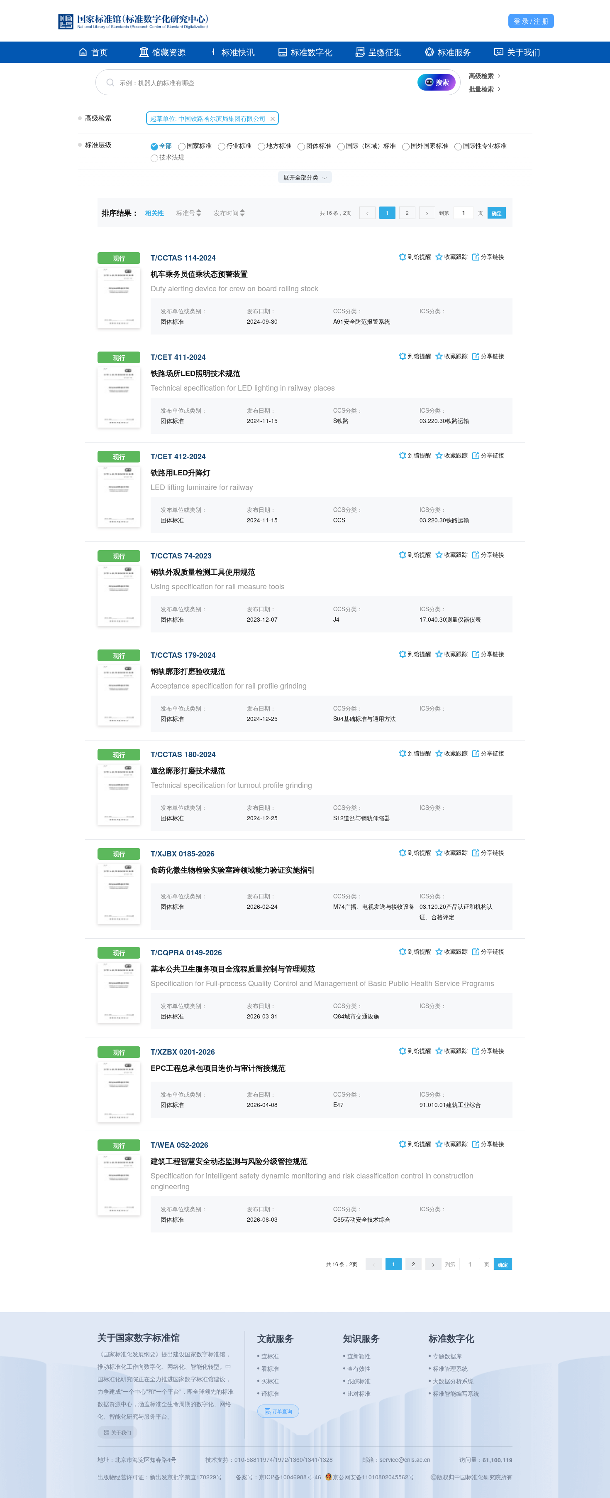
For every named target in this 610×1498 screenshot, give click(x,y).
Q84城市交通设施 (356, 1016)
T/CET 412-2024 (178, 456)
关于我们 (523, 52)
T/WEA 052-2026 (179, 1144)
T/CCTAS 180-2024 (183, 754)
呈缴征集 (385, 52)
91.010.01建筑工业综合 (450, 1104)
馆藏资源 (168, 52)
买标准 (270, 1381)
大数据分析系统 (453, 1381)
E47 (338, 1104)
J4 (336, 619)
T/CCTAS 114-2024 (183, 257)
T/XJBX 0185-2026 (183, 853)
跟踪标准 (359, 1381)
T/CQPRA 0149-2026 (186, 952)
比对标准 (359, 1393)
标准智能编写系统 (456, 1393)
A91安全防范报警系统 (361, 321)
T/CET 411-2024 (178, 357)
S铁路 (341, 420)
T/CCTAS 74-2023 (181, 555)
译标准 (270, 1393)
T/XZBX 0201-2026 (183, 1051)
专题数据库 (447, 1356)
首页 (99, 52)
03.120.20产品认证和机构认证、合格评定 (456, 911)
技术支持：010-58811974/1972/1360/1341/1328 (269, 1459)
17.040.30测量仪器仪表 (450, 619)
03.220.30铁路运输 (444, 420)
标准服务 (454, 52)
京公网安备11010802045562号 (373, 1477)
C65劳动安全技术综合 (361, 1219)
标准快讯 (238, 52)
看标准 (270, 1368)
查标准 (270, 1356)
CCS (339, 520)
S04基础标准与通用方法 (364, 718)
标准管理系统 (450, 1368)
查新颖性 (359, 1356)
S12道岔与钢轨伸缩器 (361, 818)
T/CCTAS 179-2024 (183, 654)
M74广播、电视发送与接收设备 (374, 906)
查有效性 (359, 1368)
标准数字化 (311, 52)
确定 (497, 213)
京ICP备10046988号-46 (290, 1477)
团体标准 (172, 321)
